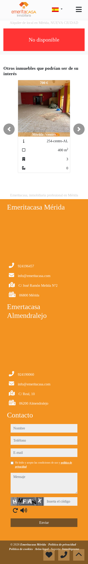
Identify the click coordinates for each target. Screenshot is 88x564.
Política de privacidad (62, 544)
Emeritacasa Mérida (33, 544)
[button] (9, 129)
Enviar (44, 522)
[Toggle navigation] (78, 9)
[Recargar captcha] (15, 510)
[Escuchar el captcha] (23, 510)
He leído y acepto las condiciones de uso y (43, 464)
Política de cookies (21, 549)
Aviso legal (42, 549)
